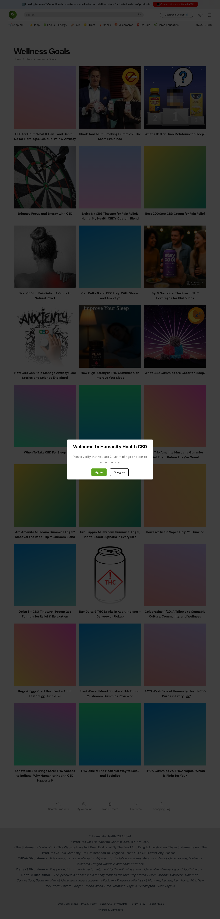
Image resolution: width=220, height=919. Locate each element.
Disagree (119, 472)
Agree (99, 472)
